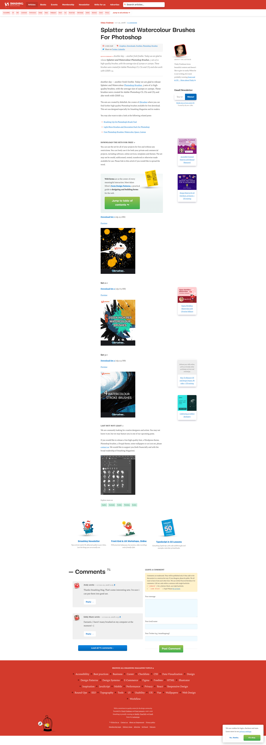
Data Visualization (172, 674)
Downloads (131, 46)
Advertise (114, 4)
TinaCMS (143, 714)
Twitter (114, 49)
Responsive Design (177, 686)
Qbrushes (143, 102)
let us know (176, 589)
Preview (104, 223)
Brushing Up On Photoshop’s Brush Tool (120, 122)
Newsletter (84, 4)
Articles (32, 4)
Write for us (99, 4)
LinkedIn (121, 49)
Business (94, 12)
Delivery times (127, 727)
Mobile (118, 686)
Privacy (107, 12)
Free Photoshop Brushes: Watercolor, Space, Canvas (125, 132)
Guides (87, 12)
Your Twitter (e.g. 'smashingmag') (157, 633)
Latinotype (135, 717)
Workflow (135, 698)
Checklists (143, 674)
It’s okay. (252, 738)
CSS (17, 12)
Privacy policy (150, 722)
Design (40, 12)
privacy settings (245, 731)
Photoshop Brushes (133, 85)
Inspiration (88, 686)
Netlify (137, 714)
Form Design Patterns (121, 186)
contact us (105, 447)
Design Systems (111, 680)
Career (101, 12)
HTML (170, 680)
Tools (121, 692)
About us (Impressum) (136, 722)
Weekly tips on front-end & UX (185, 103)
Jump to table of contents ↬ (122, 202)
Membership (68, 4)
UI (129, 692)
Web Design (80, 12)
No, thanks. (234, 738)
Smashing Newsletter (89, 541)
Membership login (115, 727)
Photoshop (147, 46)
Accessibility (6, 12)
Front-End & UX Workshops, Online (129, 541)
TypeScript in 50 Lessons (169, 542)
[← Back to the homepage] (14, 4)
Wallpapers (53, 12)
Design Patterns (89, 680)
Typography (106, 692)
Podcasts (152, 727)
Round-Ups (72, 12)
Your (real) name (151, 621)
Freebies (139, 46)
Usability (140, 692)
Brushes (154, 46)
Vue (65, 12)
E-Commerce (131, 680)
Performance (32, 12)
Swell (151, 714)
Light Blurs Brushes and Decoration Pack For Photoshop (127, 127)
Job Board (145, 727)
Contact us (124, 722)
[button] (162, 4)
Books (43, 4)
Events (54, 4)
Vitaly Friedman (107, 23)
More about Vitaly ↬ (188, 80)
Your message (150, 596)
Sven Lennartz (140, 711)
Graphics (122, 46)
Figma (46, 12)
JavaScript (24, 12)
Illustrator (184, 680)
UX (13, 12)
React (60, 12)
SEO (93, 692)
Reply (88, 602)
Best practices (101, 674)
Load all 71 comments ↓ (102, 648)
